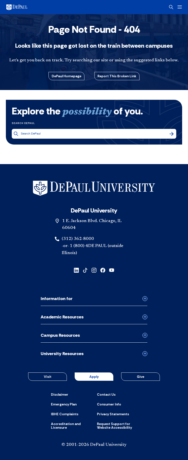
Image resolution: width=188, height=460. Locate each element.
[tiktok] (85, 269)
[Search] (171, 134)
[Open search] (171, 7)
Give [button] (140, 376)
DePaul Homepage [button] (66, 76)
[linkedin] (76, 269)
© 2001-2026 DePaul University (94, 445)
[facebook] (102, 269)
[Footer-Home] (94, 188)
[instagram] (94, 269)
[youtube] (111, 269)
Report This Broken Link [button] (116, 76)
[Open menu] (179, 7)
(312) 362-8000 (78, 239)
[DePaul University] (44, 7)
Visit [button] (47, 376)
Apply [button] (94, 376)
